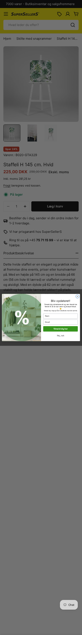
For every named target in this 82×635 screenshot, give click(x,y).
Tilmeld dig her (60, 329)
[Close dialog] (77, 296)
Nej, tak (60, 336)
